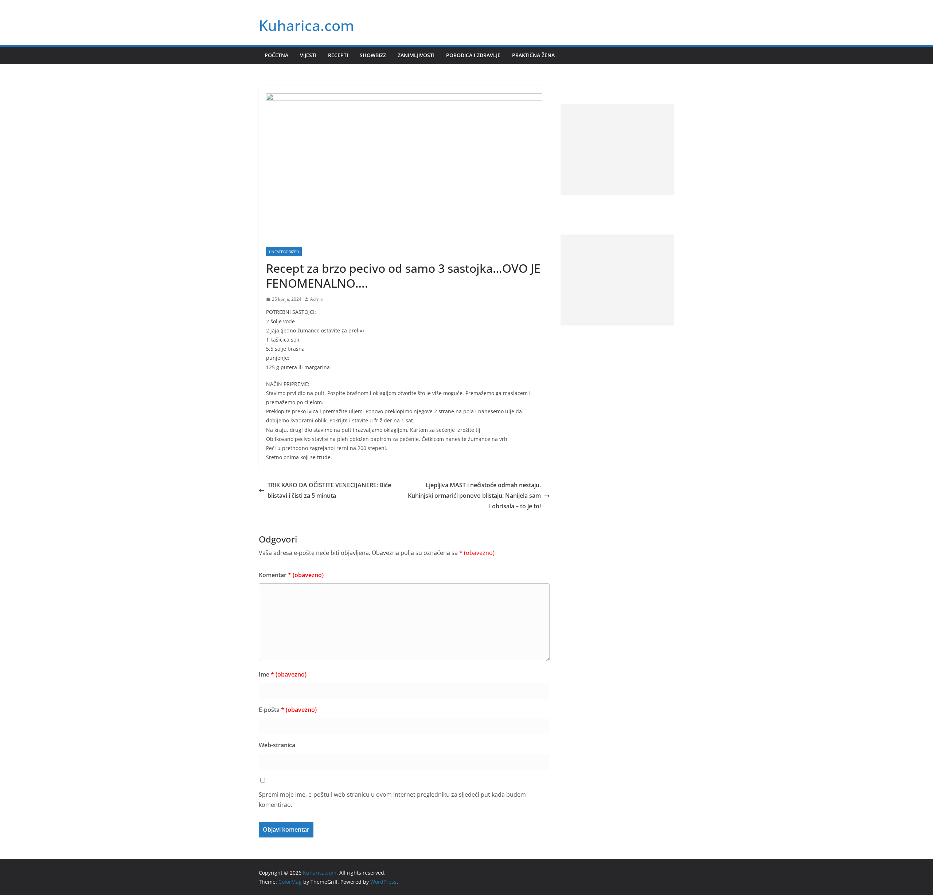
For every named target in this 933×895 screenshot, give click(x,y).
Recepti (338, 55)
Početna (276, 55)
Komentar (291, 575)
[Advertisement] (617, 149)
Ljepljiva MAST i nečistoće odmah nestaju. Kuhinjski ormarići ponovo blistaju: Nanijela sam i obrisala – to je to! (474, 495)
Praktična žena (533, 55)
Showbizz (373, 55)
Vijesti (308, 55)
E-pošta (288, 710)
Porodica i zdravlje (473, 55)
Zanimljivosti (416, 55)
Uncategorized (284, 251)
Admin (316, 299)
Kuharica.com (306, 25)
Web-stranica (277, 745)
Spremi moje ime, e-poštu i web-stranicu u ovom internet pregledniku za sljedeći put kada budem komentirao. (392, 799)
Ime (283, 674)
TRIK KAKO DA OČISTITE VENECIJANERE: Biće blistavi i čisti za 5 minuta (329, 490)
